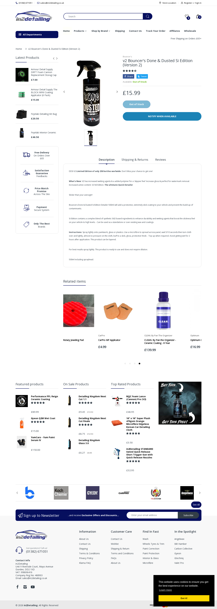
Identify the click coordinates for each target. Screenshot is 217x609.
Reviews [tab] (160, 159)
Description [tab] (107, 159)
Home (19, 48)
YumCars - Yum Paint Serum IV (43, 439)
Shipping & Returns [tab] (135, 159)
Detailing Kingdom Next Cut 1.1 (92, 398)
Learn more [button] (165, 590)
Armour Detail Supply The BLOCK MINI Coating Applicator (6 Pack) (44, 92)
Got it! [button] (184, 598)
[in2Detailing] (37, 16)
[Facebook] (17, 588)
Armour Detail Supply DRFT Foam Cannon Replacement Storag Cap (44, 72)
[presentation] (53, 58)
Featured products (30, 384)
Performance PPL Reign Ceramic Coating (44, 398)
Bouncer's (127, 56)
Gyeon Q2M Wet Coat (43, 418)
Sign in (198, 2)
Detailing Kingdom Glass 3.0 (89, 442)
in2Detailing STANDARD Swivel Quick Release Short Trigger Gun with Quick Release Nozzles (139, 453)
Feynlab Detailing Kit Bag (44, 114)
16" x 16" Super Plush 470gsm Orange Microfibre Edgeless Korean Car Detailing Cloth (138, 424)
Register (188, 2)
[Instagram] (25, 588)
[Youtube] (33, 588)
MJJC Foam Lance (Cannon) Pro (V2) (136, 398)
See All (196, 504)
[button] (130, 70)
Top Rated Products (126, 384)
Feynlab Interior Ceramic (43, 132)
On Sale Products (76, 384)
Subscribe (188, 515)
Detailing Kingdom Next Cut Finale (92, 420)
